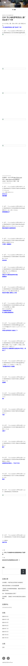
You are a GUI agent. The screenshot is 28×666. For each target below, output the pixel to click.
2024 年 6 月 (5, 631)
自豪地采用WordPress (7, 662)
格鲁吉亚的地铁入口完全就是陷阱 (10, 585)
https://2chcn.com (17, 177)
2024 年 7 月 (5, 628)
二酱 (4, 2)
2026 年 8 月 (5, 616)
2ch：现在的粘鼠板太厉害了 (9, 593)
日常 (3, 647)
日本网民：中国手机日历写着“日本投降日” (12, 582)
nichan (11, 15)
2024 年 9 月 (5, 622)
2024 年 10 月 (5, 619)
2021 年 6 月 (5, 637)
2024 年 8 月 (5, 625)
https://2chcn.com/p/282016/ (12, 179)
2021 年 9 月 (5, 634)
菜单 (15, 9)
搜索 (3, 567)
